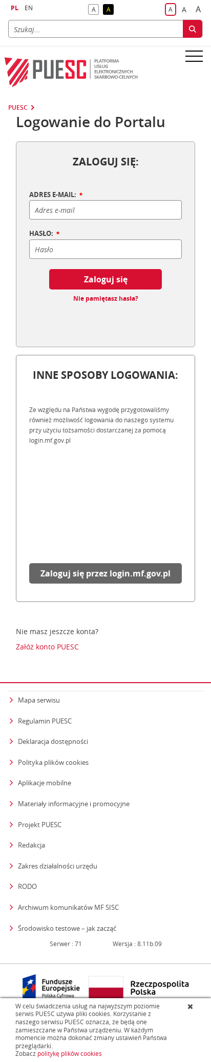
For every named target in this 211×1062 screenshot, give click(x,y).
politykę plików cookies (69, 1053)
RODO (27, 886)
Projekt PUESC (39, 824)
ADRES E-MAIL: (53, 195)
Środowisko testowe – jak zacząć (67, 928)
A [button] (95, 10)
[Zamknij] (191, 1006)
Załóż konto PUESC (47, 647)
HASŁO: (42, 234)
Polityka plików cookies (53, 762)
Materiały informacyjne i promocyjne (74, 803)
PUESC (18, 108)
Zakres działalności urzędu (57, 866)
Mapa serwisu (39, 700)
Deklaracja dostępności (53, 741)
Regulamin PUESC (45, 721)
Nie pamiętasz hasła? (105, 299)
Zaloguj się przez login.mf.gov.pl (105, 573)
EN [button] (29, 8)
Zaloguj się (106, 279)
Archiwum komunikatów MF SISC (68, 907)
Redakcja (31, 845)
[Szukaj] (192, 29)
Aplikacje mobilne (44, 782)
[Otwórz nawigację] (194, 55)
